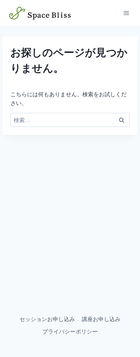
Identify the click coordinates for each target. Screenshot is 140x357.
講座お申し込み (101, 319)
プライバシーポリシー (70, 331)
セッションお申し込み (47, 319)
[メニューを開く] (126, 13)
